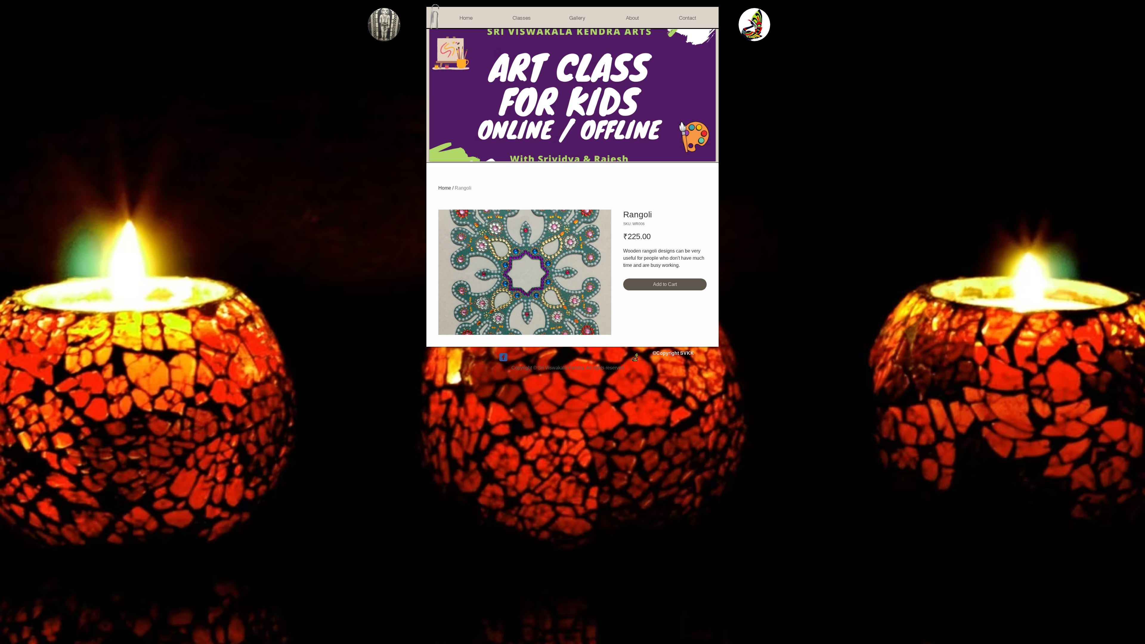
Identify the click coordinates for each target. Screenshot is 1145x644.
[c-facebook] (503, 357)
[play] (703, 156)
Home (444, 188)
